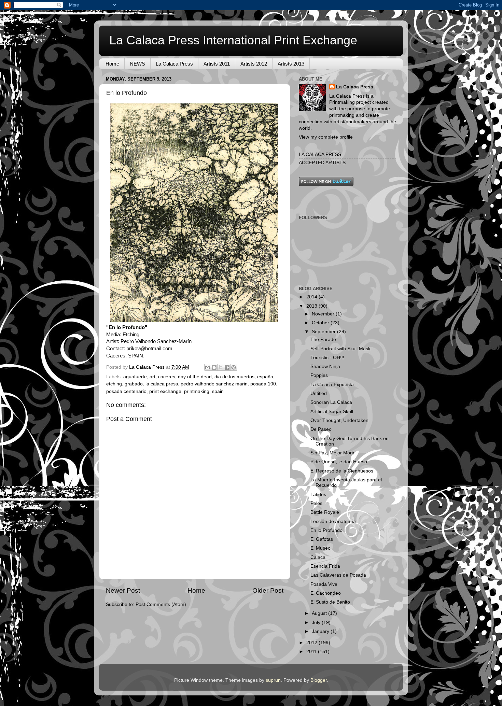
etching (114, 383)
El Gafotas (321, 539)
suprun (273, 680)
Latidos (318, 494)
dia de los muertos (234, 376)
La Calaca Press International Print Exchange (233, 40)
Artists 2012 (253, 64)
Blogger (318, 680)
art (152, 376)
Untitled (318, 393)
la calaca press (161, 383)
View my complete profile (326, 137)
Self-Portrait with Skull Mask (340, 348)
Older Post (267, 590)
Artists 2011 (217, 64)
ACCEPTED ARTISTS (322, 162)
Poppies (319, 375)
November (324, 313)
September (324, 331)
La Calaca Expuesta (332, 384)
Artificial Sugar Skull (331, 411)
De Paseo (321, 429)
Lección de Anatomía (333, 521)
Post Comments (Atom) (161, 604)
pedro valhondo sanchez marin (214, 383)
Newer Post (123, 590)
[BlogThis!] (214, 367)
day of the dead (195, 376)
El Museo (320, 548)
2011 (312, 651)
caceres (166, 376)
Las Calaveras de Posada (338, 575)
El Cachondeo (325, 593)
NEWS (137, 64)
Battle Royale (324, 512)
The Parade (323, 339)
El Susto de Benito (330, 602)
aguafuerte (135, 376)
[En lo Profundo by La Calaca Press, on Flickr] (194, 320)
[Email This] (207, 367)
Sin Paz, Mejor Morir (332, 452)
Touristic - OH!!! (327, 357)
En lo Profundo (326, 530)
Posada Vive (323, 584)
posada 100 (263, 383)
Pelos (316, 503)
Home (112, 64)
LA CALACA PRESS (320, 154)
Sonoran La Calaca (331, 402)
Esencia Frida (325, 566)
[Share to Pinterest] (233, 367)
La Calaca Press (174, 64)
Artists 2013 (291, 64)
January (321, 631)
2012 (312, 642)
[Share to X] (220, 367)
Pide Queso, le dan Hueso (338, 461)
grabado (134, 383)
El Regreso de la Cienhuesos (341, 471)
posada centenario (126, 391)
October (321, 322)
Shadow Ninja (325, 366)
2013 (312, 306)
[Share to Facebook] (227, 367)
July (317, 622)
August (320, 613)
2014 (312, 296)
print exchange (165, 391)
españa (265, 376)
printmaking (196, 391)
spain (218, 391)
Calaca (317, 557)
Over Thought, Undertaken (339, 420)
